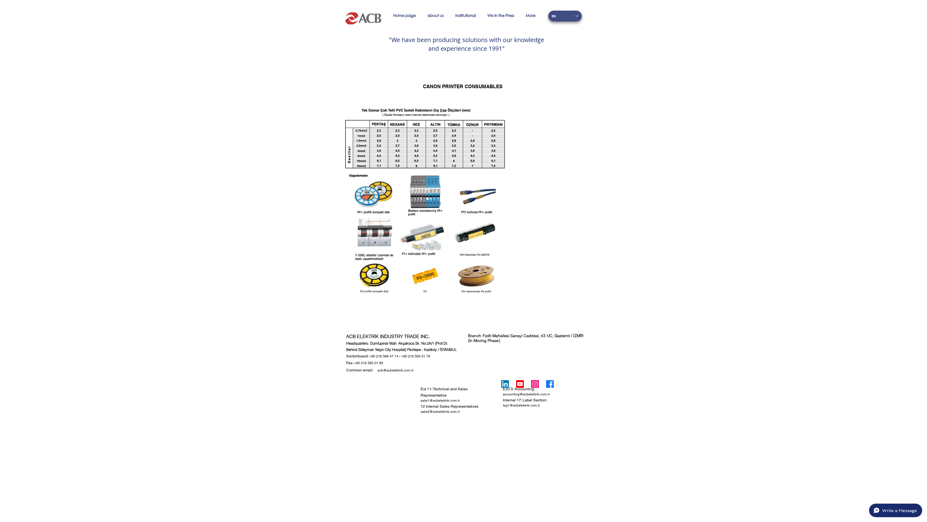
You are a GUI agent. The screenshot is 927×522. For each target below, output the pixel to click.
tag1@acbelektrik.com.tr (521, 405)
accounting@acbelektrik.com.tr (526, 394)
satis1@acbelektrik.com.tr (440, 400)
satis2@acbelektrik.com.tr (440, 411)
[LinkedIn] (505, 384)
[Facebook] (550, 384)
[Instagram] (535, 384)
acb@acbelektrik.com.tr (396, 370)
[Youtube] (520, 384)
